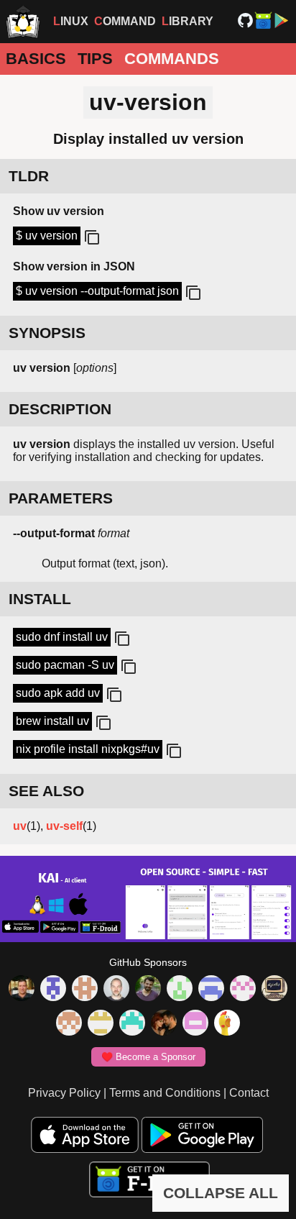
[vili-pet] (274, 989)
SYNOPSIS (47, 332)
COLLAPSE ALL (220, 1192)
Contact (249, 1093)
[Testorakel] (116, 989)
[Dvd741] (180, 989)
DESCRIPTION (60, 409)
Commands (171, 59)
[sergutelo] (227, 1024)
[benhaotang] (211, 989)
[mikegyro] (21, 989)
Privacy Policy (64, 1093)
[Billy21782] (195, 1024)
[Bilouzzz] (85, 989)
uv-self (64, 826)
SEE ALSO (46, 790)
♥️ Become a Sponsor (148, 1056)
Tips (95, 59)
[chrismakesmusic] (69, 1024)
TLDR (29, 176)
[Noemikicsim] (164, 1024)
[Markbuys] (132, 1024)
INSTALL (40, 598)
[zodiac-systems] (53, 989)
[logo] (23, 21)
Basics (36, 59)
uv (20, 826)
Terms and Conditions (165, 1093)
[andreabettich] (148, 989)
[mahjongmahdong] (243, 989)
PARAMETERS (61, 498)
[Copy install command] (121, 639)
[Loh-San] (101, 1024)
